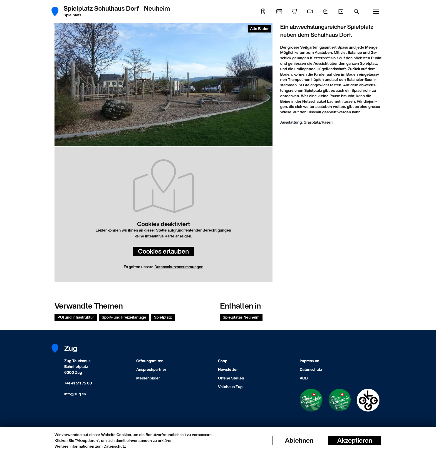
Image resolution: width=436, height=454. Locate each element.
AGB (304, 378)
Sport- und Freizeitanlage (124, 317)
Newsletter (228, 369)
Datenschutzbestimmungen (178, 266)
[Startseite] (57, 11)
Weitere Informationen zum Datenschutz (90, 446)
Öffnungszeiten (150, 361)
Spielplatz (163, 317)
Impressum (309, 361)
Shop (222, 361)
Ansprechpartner (151, 369)
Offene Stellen (231, 378)
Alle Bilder (259, 28)
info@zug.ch (75, 394)
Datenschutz (311, 369)
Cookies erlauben (163, 251)
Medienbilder (148, 378)
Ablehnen (299, 440)
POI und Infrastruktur (75, 317)
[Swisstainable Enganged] (311, 400)
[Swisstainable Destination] (339, 400)
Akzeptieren (354, 440)
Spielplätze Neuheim (241, 317)
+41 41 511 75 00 (78, 383)
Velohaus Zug (230, 386)
